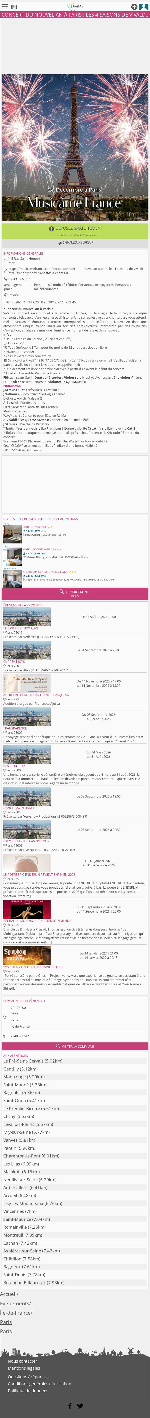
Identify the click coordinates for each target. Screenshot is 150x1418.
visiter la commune (75, 1046)
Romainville (15, 1227)
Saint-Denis (14, 1275)
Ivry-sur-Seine (17, 1132)
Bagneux (12, 1267)
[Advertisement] (75, 45)
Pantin (9, 1148)
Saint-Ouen (14, 1100)
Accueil (8, 1294)
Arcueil (10, 1195)
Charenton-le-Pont (21, 1156)
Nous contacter (22, 1361)
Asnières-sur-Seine (22, 1251)
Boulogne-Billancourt (24, 1283)
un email (106, 360)
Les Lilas (11, 1164)
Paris (14, 1014)
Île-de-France (20, 1026)
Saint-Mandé (16, 1085)
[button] (75, 231)
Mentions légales (24, 1368)
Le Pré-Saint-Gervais (23, 1061)
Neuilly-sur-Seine (20, 1180)
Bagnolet (12, 1092)
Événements (14, 1303)
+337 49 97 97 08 (41, 360)
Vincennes (13, 1211)
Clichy (9, 1116)
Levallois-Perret (18, 1124)
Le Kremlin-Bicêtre (21, 1108)
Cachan (10, 1243)
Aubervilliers (16, 1187)
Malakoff (12, 1172)
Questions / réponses (28, 1376)
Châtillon (12, 1259)
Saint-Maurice (17, 1219)
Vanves (10, 1140)
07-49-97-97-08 (19, 279)
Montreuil (13, 1235)
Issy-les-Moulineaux (23, 1203)
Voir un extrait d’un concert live (28, 356)
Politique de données (28, 1390)
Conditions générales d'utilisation (39, 1383)
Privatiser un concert (20, 352)
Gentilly (11, 1069)
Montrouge (14, 1077)
